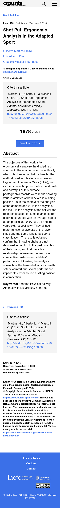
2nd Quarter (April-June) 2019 (25, 23)
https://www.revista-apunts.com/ (21, 398)
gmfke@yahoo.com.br (15, 72)
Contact (31, 469)
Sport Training (11, 15)
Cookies (31, 463)
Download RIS (14, 307)
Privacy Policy (31, 458)
